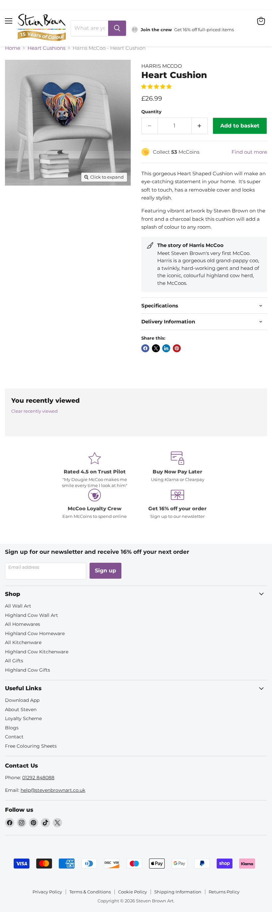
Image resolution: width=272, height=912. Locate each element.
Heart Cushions (46, 48)
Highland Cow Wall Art (31, 615)
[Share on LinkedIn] (166, 348)
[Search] (117, 28)
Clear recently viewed (34, 411)
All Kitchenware (23, 642)
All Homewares (22, 624)
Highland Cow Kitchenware (36, 652)
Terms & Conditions (90, 891)
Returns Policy (224, 891)
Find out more (249, 152)
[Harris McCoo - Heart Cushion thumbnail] (15, 201)
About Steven (20, 709)
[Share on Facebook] (145, 348)
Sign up (105, 570)
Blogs (12, 728)
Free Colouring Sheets (31, 746)
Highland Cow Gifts (27, 670)
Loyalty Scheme (23, 718)
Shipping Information (177, 891)
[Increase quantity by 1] (200, 126)
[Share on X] (156, 348)
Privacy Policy (47, 891)
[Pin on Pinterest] (177, 348)
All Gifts (14, 661)
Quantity (151, 111)
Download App (22, 700)
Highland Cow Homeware (35, 633)
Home (12, 48)
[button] (157, 86)
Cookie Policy (132, 891)
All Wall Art (18, 606)
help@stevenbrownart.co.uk (53, 790)
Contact (14, 737)
